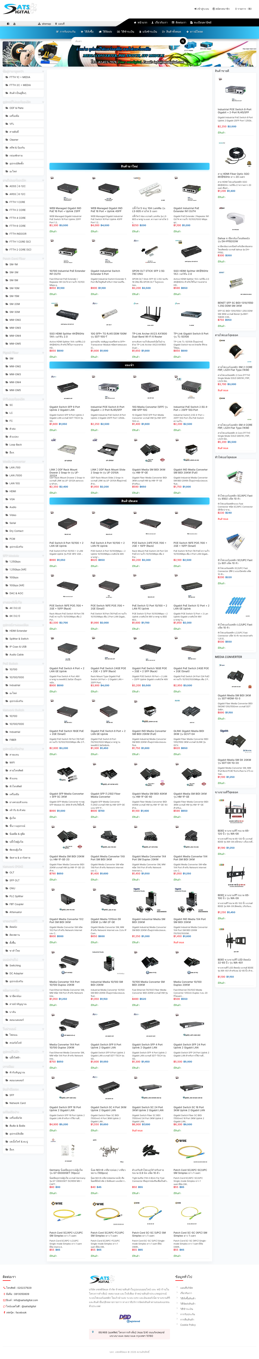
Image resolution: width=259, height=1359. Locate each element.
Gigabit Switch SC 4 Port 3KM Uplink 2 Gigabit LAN (108, 1109)
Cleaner (13, 139)
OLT (11, 872)
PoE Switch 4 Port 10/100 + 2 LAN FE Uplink (108, 544)
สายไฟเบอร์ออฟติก (14, 180)
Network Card (17, 1102)
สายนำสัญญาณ (18, 1003)
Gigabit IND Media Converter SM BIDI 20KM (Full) (191, 471)
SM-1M (13, 264)
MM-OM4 (15, 335)
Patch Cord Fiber (14, 258)
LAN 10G (14, 483)
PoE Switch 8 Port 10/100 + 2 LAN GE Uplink (67, 544)
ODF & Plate (16, 107)
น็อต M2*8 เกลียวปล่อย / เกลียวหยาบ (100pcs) (108, 1171)
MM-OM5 (15, 343)
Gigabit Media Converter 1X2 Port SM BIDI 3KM (67, 921)
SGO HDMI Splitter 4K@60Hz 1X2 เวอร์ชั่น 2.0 (191, 272)
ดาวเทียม (8, 1066)
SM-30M (14, 311)
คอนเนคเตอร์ (16, 1019)
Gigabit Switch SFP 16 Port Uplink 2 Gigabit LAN (65, 1109)
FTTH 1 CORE (17, 201)
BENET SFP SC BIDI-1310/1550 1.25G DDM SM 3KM (235, 304)
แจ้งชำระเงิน (149, 31)
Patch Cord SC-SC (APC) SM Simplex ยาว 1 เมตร (190, 1234)
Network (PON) (13, 866)
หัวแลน (13, 778)
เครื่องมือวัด (15, 1117)
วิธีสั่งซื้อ (89, 31)
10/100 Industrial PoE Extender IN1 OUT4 (67, 272)
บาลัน (12, 1011)
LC (11, 412)
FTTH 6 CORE (17, 225)
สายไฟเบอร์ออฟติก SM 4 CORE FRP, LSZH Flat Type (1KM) (235, 426)
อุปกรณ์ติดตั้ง (16, 163)
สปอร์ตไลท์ (15, 1042)
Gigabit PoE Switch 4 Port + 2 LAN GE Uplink (67, 670)
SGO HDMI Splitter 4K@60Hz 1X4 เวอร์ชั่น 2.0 (67, 335)
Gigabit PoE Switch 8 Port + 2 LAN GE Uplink (108, 732)
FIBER (12, 739)
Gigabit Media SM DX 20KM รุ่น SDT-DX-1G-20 (234, 761)
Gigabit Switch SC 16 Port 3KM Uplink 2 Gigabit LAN (189, 1109)
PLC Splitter (16, 896)
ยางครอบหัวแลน (18, 802)
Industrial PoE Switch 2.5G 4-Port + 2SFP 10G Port (191, 408)
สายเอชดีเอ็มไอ (12, 602)
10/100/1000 (16, 677)
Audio (12, 507)
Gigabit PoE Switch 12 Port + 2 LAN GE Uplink (191, 607)
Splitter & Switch (19, 638)
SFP (11, 1095)
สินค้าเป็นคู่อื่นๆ (17, 92)
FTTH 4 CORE (17, 217)
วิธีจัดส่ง (107, 31)
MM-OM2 (15, 319)
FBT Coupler (16, 904)
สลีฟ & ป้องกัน (17, 147)
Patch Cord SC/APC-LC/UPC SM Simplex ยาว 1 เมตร (66, 1234)
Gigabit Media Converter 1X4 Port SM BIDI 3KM (190, 858)
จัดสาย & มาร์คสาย (19, 857)
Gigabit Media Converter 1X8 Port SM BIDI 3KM (108, 858)
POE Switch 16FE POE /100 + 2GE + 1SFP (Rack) (66, 607)
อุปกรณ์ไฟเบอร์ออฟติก (17, 101)
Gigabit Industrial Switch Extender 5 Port (105, 272)
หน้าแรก (142, 22)
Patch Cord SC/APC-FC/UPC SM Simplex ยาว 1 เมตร (107, 1234)
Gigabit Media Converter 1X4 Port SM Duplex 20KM (149, 858)
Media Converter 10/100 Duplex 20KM (188, 983)
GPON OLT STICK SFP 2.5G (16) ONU (148, 272)
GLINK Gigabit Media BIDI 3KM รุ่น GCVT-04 (189, 732)
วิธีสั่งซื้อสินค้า (188, 1298)
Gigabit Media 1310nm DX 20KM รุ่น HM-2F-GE (106, 921)
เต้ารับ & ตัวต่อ (17, 810)
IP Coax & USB (17, 646)
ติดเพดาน (14, 934)
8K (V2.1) (14, 615)
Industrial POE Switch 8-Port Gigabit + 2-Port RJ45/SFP (107, 408)
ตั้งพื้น (12, 942)
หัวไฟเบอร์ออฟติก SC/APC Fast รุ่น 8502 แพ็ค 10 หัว (235, 497)
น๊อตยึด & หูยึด (17, 833)
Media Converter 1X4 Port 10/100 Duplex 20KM (64, 1046)
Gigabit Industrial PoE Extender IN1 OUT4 (186, 210)
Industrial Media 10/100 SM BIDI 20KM (107, 983)
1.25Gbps (14, 561)
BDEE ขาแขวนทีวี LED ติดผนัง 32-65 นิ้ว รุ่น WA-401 (234, 961)
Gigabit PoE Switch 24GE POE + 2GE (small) (191, 670)
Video (12, 514)
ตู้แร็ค (12, 817)
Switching (15, 965)
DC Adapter (16, 973)
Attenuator (15, 912)
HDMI (12, 491)
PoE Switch (10, 663)
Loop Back (15, 444)
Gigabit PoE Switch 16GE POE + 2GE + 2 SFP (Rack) (149, 670)
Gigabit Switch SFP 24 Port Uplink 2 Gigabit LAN (190, 1046)
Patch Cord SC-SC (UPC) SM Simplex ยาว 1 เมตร (149, 1234)
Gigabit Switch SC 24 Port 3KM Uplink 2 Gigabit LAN (148, 1109)
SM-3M (13, 272)
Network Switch (13, 709)
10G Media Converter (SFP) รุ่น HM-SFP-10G (150, 408)
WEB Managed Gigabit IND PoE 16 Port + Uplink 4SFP (106, 210)
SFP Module (11, 555)
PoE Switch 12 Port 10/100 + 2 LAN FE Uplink (149, 607)
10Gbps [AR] (16, 585)
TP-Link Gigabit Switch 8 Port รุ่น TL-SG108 (191, 335)
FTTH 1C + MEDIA (19, 77)
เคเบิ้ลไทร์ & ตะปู (18, 1141)
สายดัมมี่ (14, 131)
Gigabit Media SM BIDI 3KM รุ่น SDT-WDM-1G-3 (234, 697)
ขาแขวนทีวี (10, 920)
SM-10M (14, 288)
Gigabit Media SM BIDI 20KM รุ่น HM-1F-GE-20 (67, 858)
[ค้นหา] (183, 41)
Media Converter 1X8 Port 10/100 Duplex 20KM (65, 983)
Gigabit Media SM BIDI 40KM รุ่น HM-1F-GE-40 (149, 795)
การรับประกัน (67, 31)
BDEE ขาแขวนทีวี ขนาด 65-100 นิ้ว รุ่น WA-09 (233, 897)
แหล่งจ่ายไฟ (10, 959)
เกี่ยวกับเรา (161, 22)
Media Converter (14, 461)
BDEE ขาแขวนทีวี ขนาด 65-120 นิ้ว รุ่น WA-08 (233, 832)
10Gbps (13, 577)
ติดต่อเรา (180, 22)
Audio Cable (16, 654)
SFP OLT (14, 880)
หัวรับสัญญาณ (17, 1072)
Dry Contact (16, 530)
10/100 (13, 669)
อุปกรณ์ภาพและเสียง (16, 624)
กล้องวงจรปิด (11, 990)
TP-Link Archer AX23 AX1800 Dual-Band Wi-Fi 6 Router (149, 335)
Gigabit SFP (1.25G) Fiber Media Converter (105, 795)
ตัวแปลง (13, 436)
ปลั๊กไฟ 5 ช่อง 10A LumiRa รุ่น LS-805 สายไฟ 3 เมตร (148, 210)
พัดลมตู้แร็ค (15, 849)
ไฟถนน (13, 1034)
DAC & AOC (16, 593)
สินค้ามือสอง (11, 1089)
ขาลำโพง (14, 950)
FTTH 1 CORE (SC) (20, 241)
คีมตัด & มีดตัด (17, 1125)
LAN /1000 (15, 475)
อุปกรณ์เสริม (16, 546)
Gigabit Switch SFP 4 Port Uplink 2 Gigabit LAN (147, 1046)
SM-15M (14, 296)
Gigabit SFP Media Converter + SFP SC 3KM (67, 795)
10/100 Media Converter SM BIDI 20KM (148, 983)
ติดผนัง (13, 926)
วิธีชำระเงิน (127, 31)
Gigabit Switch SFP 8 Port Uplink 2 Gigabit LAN (65, 408)
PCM (12, 538)
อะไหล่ (13, 171)
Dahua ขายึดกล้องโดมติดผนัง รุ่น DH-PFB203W (234, 240)
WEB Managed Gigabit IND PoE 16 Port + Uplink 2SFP (65, 210)
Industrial (14, 685)
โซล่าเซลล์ (9, 1028)
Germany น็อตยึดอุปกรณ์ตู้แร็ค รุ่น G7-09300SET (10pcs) (66, 1171)
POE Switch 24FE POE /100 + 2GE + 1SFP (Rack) (149, 544)
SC (11, 404)
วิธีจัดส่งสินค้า (187, 1303)
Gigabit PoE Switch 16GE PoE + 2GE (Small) (67, 732)
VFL (11, 123)
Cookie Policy (188, 1324)
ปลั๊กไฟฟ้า (14, 1057)
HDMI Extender (18, 630)
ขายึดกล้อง (15, 996)
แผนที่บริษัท (186, 1287)
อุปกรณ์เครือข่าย (13, 748)
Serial (12, 522)
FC (11, 420)
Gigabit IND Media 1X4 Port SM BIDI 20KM (190, 921)
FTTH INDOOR (17, 233)
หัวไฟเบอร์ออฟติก (14, 399)
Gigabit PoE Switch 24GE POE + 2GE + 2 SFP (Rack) (108, 670)
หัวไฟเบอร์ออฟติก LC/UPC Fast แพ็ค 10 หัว (235, 626)
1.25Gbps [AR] (17, 569)
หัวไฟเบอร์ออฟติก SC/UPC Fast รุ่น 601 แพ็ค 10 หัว (235, 562)
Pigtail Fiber (10, 352)
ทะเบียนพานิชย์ (202, 22)
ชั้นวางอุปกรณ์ (17, 825)
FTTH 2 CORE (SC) (20, 249)
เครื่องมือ (14, 115)
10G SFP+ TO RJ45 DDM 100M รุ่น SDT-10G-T (109, 335)
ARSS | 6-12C (17, 194)
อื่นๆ (11, 452)
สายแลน (14, 754)
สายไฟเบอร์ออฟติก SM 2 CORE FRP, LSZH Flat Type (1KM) (235, 369)
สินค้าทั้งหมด (173, 31)
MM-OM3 (15, 327)
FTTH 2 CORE (17, 209)
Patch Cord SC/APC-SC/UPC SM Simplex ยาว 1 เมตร (190, 1171)
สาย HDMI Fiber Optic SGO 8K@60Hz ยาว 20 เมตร (233, 175)
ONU (12, 888)
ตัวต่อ (12, 428)
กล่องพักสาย (16, 155)
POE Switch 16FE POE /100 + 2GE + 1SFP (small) (190, 544)
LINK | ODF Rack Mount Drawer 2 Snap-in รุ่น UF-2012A (64, 472)
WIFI (12, 762)
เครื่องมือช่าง (11, 1111)
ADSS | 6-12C (17, 186)
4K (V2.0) (15, 607)
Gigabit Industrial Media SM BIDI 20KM (148, 921)
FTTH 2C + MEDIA (20, 84)
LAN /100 (14, 467)
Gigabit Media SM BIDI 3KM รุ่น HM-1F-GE (148, 471)
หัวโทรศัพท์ (15, 786)
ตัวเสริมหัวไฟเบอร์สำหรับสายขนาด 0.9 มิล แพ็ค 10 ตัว (148, 1171)
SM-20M (14, 303)
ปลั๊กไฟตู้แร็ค (16, 841)
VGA (12, 499)
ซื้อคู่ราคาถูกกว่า (13, 71)
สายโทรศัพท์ (16, 770)
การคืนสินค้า (187, 1319)
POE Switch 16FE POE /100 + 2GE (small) (107, 607)
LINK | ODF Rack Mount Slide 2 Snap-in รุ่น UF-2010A (108, 471)
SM (11, 358)
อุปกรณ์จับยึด (16, 1133)
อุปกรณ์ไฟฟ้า (11, 1051)
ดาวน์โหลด (196, 31)
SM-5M (13, 280)
